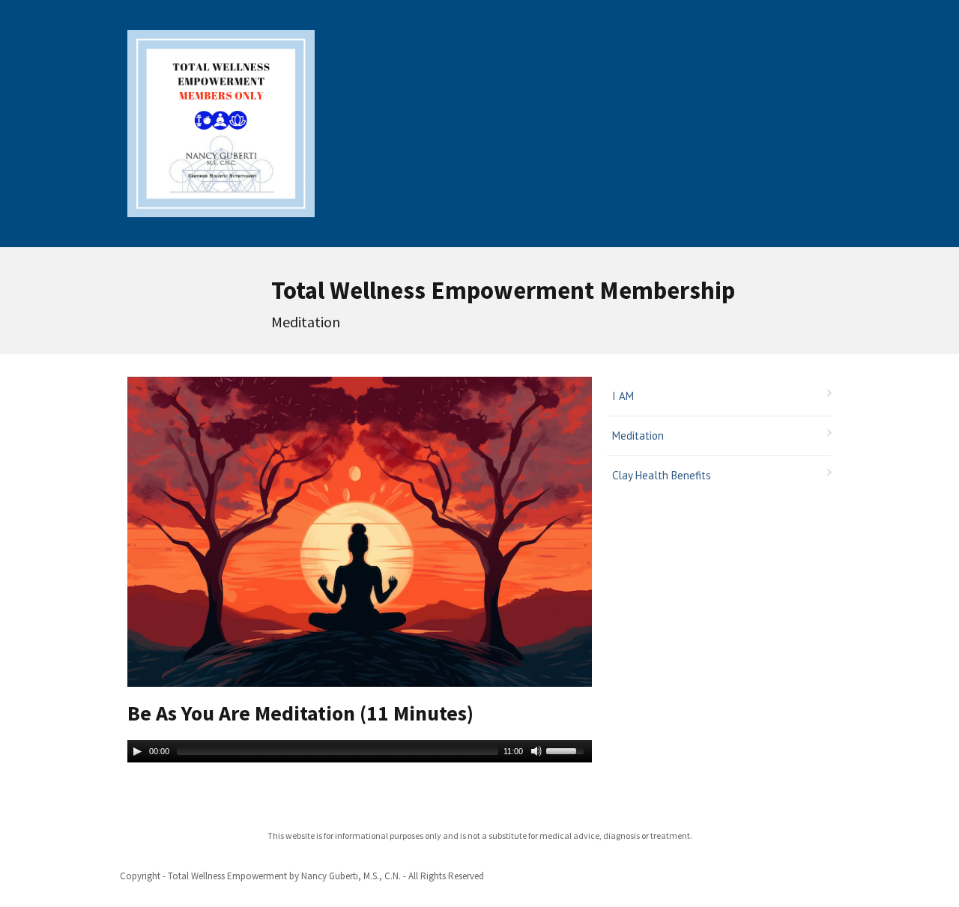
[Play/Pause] (137, 751)
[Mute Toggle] (536, 751)
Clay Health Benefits (661, 475)
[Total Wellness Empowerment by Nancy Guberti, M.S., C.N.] (221, 121)
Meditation (638, 435)
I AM (623, 396)
